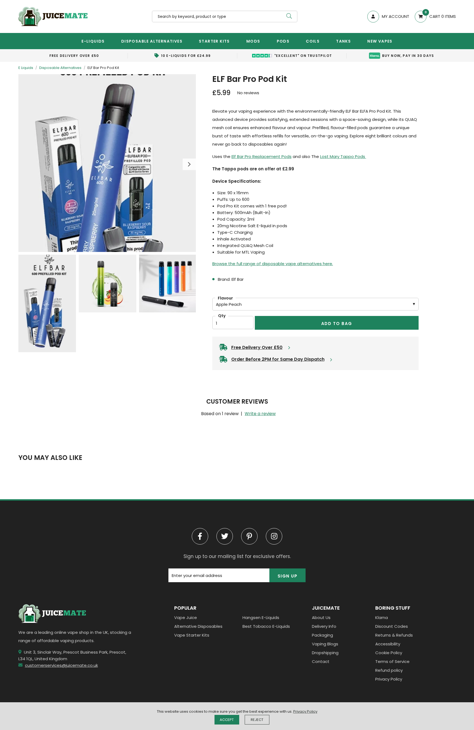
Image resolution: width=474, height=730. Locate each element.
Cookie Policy (388, 653)
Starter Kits (214, 41)
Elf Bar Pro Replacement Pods (262, 156)
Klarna (381, 617)
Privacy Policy (388, 679)
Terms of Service (392, 661)
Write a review (260, 413)
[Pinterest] (249, 536)
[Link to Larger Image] (107, 163)
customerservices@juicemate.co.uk (61, 665)
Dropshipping (325, 653)
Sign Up (288, 576)
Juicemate (53, 16)
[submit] (289, 16)
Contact (320, 661)
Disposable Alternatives (151, 41)
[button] (432, 17)
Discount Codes (391, 626)
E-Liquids (93, 41)
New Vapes (380, 41)
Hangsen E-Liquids (260, 617)
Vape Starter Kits (191, 635)
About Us (321, 617)
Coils (313, 41)
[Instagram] (274, 536)
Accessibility (387, 644)
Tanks (343, 41)
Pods (283, 41)
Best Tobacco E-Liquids (266, 626)
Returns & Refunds (394, 635)
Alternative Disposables (198, 626)
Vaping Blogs (325, 644)
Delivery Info (324, 626)
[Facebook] (200, 536)
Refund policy (389, 670)
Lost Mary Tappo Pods (343, 156)
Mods (253, 41)
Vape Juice (185, 617)
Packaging (322, 635)
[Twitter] (224, 536)
